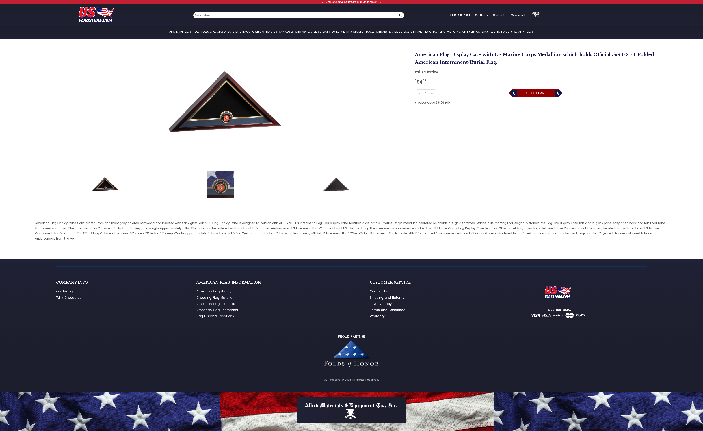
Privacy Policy (381, 304)
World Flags (500, 32)
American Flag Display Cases (273, 32)
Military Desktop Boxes (358, 32)
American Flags (180, 32)
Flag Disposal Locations (215, 316)
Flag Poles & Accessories (212, 32)
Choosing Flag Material (214, 297)
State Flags (241, 32)
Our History (481, 15)
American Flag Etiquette (215, 304)
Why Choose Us (68, 297)
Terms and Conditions (388, 310)
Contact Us (499, 15)
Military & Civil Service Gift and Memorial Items (410, 32)
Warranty (377, 316)
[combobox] (295, 15)
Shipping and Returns (387, 297)
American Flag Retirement (217, 310)
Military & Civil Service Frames (317, 32)
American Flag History (213, 291)
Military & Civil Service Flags (468, 32)
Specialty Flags (522, 32)
